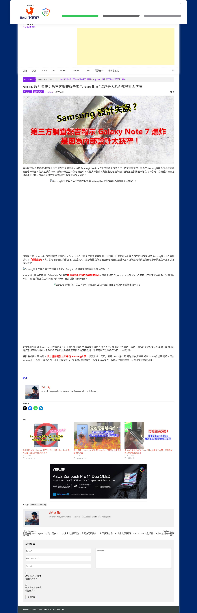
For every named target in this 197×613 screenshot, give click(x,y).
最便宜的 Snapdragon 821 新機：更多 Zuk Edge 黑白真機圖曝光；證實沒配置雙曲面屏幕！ (59, 535)
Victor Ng (50, 92)
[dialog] (98, 12)
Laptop (44, 70)
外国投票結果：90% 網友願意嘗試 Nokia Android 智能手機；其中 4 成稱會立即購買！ (137, 535)
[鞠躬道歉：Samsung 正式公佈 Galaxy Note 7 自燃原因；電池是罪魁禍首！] (98, 435)
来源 (25, 378)
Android (63, 70)
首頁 (25, 70)
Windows (76, 70)
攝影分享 (99, 70)
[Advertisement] (125, 46)
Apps (87, 70)
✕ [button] (181, 3)
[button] (80, 16)
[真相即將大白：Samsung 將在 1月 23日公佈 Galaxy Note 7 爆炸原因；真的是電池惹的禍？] (47, 435)
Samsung (43, 504)
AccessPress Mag (57, 609)
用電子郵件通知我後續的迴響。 (33, 577)
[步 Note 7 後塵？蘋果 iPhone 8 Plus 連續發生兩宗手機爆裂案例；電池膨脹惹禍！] (148, 435)
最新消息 (38, 92)
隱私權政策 (113, 70)
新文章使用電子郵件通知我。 (33, 589)
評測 (34, 70)
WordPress (37, 609)
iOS (53, 70)
